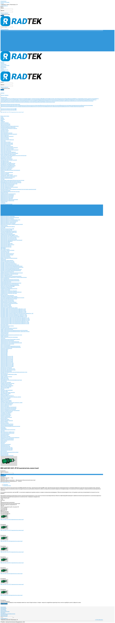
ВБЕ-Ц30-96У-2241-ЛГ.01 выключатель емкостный (12, 584)
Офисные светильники (6, 386)
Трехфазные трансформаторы (8, 164)
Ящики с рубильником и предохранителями (11, 276)
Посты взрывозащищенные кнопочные (10, 279)
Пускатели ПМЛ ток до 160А (7, 364)
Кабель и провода (77, 98)
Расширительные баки (6, 414)
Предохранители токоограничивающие (10, 437)
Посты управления (5, 278)
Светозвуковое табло (6, 393)
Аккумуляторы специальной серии (9, 238)
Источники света (53, 98)
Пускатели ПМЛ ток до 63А (7, 360)
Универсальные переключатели (8, 193)
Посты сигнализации (33, 99)
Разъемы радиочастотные (7, 174)
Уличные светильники (6, 382)
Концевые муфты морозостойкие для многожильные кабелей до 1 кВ (17, 313)
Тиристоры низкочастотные (7, 148)
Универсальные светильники (7, 383)
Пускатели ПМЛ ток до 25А (7, 358)
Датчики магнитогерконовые (7, 184)
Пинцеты (3, 443)
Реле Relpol (3, 609)
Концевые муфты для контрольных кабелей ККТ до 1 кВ (14, 316)
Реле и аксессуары (10, 99)
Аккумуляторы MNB (5, 242)
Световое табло (4, 391)
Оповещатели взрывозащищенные (9, 288)
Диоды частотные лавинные (7, 139)
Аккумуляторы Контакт (6, 246)
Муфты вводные (4, 377)
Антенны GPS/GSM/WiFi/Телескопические (10, 426)
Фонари (2, 389)
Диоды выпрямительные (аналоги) (9, 134)
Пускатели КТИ (4, 354)
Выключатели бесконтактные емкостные (10, 105)
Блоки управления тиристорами (8, 154)
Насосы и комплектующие (79, 100)
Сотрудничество (4, 49)
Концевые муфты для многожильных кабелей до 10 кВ (13, 311)
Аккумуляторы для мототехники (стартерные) (11, 240)
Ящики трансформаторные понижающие (10, 170)
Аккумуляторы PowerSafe (7, 243)
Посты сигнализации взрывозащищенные (10, 346)
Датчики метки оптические (7, 185)
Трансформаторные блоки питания (9, 296)
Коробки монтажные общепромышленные (11, 270)
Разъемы (85, 99)
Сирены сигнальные (5, 289)
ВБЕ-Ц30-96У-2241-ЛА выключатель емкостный (11, 595)
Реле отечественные (5, 123)
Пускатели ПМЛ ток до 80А (7, 361)
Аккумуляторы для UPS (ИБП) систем (9, 235)
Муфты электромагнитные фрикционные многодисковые (14, 330)
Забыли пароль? (4, 13)
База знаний (3, 47)
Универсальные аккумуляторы (8, 234)
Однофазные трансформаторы (8, 163)
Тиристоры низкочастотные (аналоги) (9, 149)
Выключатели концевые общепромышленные (11, 210)
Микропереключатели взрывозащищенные (11, 282)
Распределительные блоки (7, 424)
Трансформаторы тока (6, 162)
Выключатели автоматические (38, 106)
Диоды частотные (5, 138)
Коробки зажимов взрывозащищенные (10, 264)
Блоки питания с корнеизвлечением (9, 303)
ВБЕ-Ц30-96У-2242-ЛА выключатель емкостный (11, 573)
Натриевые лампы (5, 326)
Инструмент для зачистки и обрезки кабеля (11, 396)
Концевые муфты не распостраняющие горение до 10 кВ (14, 315)
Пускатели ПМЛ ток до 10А (7, 356)
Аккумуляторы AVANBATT (7, 241)
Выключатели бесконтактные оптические (50, 105)
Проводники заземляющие (7, 260)
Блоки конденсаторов (6, 305)
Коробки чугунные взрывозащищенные (10, 268)
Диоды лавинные (5, 135)
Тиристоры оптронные (6, 151)
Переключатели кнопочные (7, 196)
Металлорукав (4, 375)
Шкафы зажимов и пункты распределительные (12, 272)
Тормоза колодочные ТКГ (7, 447)
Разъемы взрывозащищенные (8, 176)
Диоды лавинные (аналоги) (7, 136)
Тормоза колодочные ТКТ (7, 449)
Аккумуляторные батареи (7, 233)
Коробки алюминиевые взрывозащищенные (11, 269)
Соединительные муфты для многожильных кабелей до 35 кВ (15, 320)
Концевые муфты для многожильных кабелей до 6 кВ (13, 310)
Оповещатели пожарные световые (9, 293)
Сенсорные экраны (5, 434)
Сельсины (3, 338)
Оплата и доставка (5, 2)
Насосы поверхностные (6, 404)
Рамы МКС (3, 227)
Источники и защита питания (89, 98)
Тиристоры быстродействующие (8, 152)
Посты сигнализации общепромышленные (11, 347)
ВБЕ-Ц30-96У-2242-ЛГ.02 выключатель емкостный (12, 551)
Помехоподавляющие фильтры (8, 127)
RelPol (2, 120)
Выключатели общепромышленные (54, 106)
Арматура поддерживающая (7, 253)
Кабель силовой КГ (5, 399)
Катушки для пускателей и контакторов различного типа (14, 372)
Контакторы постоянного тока (8, 368)
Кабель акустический (5, 398)
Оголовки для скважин (6, 412)
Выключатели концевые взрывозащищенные (70, 105)
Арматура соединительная (7, 254)
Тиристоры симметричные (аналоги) (9, 147)
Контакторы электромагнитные (8, 369)
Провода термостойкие (6, 401)
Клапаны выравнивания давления (9, 231)
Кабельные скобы (5, 378)
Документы (3, 46)
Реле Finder (3, 607)
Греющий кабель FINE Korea (7, 395)
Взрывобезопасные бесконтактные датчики (11, 182)
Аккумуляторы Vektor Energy (7, 244)
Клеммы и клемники (52, 100)
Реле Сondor (3, 610)
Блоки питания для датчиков (7, 301)
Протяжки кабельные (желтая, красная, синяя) (11, 402)
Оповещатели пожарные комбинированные (11, 292)
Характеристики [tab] (7, 485)
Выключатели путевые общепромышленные (73, 106)
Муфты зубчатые (4, 336)
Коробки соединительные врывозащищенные (11, 266)
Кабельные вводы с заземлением (8, 222)
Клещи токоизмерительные (7, 439)
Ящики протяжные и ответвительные (9, 273)
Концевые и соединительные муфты (34, 98)
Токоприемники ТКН (5, 446)
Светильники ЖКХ (5, 387)
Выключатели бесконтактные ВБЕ (9, 109)
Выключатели (16, 98)
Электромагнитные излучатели (8, 429)
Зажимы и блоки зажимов (7, 420)
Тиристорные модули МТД (7, 144)
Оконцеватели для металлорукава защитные (11, 380)
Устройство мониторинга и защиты (9, 128)
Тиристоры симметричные (7, 146)
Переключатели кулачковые (7, 195)
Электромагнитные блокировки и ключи (10, 339)
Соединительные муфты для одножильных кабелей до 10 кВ (15, 322)
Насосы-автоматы (5, 405)
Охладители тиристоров (29, 100)
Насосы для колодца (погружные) (8, 408)
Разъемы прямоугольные (6, 178)
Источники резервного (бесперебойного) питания (12, 297)
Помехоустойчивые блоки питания (9, 298)
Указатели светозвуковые (77, 99)
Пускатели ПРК (4, 355)
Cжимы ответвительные (6, 417)
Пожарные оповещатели (65, 99)
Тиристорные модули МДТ (7, 143)
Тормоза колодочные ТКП (7, 448)
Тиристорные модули (6, 141)
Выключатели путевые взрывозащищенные (21, 106)
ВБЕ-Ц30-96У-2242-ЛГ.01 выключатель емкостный (12, 562)
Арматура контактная (6, 257)
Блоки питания (20, 100)
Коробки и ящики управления (22, 99)
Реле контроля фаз (5, 611)
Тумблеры (3, 202)
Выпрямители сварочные (7, 167)
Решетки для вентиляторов (7, 455)
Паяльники (3, 442)
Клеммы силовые (5, 422)
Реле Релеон (3, 608)
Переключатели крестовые (7, 197)
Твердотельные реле (5, 125)
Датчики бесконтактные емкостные (9, 183)
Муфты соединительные (6, 376)
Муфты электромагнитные (48, 102)
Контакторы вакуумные (6, 370)
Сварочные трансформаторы (7, 166)
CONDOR (3, 121)
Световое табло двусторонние (8, 392)
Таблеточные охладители (7, 158)
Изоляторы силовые (5, 436)
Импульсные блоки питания (7, 295)
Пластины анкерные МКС (6, 229)
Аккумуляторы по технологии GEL (9, 237)
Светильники (23, 98)
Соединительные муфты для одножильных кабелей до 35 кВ (15, 323)
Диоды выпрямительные (6, 132)
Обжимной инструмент (6, 400)
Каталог (2, 41)
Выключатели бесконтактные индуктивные (30, 105)
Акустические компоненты (18, 102)
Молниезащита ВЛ (5, 251)
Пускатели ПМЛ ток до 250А (7, 365)
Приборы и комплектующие (31, 102)
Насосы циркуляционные (6, 411)
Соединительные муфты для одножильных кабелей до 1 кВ (14, 321)
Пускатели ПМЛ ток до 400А (7, 366)
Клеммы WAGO (4, 421)
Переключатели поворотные (7, 200)
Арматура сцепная (5, 252)
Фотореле (3, 612)
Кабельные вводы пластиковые (8, 223)
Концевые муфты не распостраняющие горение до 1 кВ (13, 314)
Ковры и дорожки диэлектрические (9, 258)
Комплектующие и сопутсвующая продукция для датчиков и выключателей (18, 189)
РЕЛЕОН (3, 119)
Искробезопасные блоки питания (8, 302)
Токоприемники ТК (5, 445)
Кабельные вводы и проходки (8, 216)
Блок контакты (4, 418)
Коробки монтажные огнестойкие (9, 263)
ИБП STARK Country (5, 249)
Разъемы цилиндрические (7, 172)
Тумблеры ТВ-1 (4, 201)
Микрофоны (3, 428)
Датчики (37, 100)
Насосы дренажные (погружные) (8, 409)
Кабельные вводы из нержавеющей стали (10, 219)
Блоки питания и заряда (6, 306)
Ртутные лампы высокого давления (9, 328)
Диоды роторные (5, 137)
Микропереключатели (43, 99)
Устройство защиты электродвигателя (10, 126)
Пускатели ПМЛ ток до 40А (7, 359)
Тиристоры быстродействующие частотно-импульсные (13, 155)
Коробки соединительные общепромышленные (12, 267)
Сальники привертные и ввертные (9, 232)
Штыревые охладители (6, 157)
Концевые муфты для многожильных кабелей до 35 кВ (13, 312)
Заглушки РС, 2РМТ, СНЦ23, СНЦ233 (9, 175)
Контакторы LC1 (4, 373)
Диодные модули (5, 130)
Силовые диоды (4, 98)
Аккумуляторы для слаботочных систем (10, 236)
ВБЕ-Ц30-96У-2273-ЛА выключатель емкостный (11, 541)
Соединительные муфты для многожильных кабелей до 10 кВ (15, 319)
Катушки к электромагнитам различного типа (11, 334)
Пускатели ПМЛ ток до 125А (7, 363)
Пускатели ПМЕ (4, 350)
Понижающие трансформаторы (8, 165)
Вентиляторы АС (4, 453)
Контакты (3, 50)
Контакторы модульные (6, 367)
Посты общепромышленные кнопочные (10, 280)
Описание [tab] (5, 484)
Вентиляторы (46, 98)
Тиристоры (10, 98)
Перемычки (3, 259)
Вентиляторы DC (4, 454)
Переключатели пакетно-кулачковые (9, 199)
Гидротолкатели (4, 333)
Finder (2, 117)
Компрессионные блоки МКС (7, 228)
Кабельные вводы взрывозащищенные (10, 217)
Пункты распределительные (7, 271)
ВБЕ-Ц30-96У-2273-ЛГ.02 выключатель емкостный (12, 519)
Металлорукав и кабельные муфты (65, 100)
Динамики (3, 427)
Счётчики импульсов (5, 190)
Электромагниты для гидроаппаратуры (10, 341)
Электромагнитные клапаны (7, 340)
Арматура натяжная (5, 255)
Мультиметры (4, 440)
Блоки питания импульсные (7, 299)
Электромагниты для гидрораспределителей (11, 342)
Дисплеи (40, 102)
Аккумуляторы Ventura (6, 245)
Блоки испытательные (6, 304)
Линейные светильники (6, 384)
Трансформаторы (69, 98)
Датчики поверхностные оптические (9, 187)
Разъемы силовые (5, 173)
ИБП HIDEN (3, 248)
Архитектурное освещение (7, 385)
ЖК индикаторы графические (7, 431)
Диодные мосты (4, 131)
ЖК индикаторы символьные (7, 433)
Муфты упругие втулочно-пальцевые (9, 337)
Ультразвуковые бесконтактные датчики (10, 191)
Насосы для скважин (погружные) (8, 407)
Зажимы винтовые (5, 419)
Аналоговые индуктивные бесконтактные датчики (12, 180)
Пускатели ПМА (4, 351)
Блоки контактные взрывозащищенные (10, 285)
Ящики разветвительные (6, 275)
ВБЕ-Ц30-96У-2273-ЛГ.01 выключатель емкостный (12, 530)
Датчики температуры (6, 188)
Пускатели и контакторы (11, 100)
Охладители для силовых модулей (9, 160)
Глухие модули (4, 225)
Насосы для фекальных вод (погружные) (10, 410)
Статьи (2, 3)
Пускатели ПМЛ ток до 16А (7, 357)
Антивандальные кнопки (6, 204)
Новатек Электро (5, 122)
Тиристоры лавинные (6, 145)
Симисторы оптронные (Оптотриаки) (9, 153)
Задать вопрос (4, 603)
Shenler (2, 118)
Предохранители (8, 102)
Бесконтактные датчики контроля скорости (11, 181)
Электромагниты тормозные (7, 343)
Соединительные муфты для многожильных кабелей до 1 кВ (15, 317)
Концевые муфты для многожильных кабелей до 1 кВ (13, 308)
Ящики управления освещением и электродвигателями (14, 277)
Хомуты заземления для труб (7, 261)
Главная (2, 42)
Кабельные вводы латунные (7, 218)
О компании (3, 1)
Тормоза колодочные (54, 99)
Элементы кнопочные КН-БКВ (8, 286)
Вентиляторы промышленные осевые (9, 452)
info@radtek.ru (4, 5)
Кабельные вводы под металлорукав (9, 220)
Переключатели (43, 100)
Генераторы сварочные (6, 169)
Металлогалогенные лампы (7, 325)
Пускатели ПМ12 (4, 349)
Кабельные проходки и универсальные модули (12, 224)
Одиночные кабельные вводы (8, 226)
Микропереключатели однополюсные (10, 284)
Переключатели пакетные (7, 198)
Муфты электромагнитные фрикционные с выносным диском (15, 331)
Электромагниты (61, 98)
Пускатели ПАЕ (4, 352)
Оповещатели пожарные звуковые (9, 290)
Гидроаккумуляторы (5, 413)
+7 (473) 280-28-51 (5, 29)
